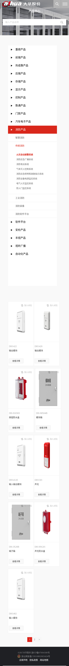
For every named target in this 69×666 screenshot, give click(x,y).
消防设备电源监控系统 (26, 178)
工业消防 (19, 198)
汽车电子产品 (23, 121)
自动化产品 (21, 254)
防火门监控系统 (23, 188)
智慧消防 (19, 138)
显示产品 (20, 89)
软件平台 (20, 222)
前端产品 (20, 57)
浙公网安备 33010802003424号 (35, 656)
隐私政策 (34, 660)
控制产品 (20, 97)
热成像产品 (21, 65)
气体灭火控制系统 (24, 169)
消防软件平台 (22, 214)
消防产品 (20, 129)
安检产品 (20, 230)
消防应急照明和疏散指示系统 (29, 174)
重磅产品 (20, 49)
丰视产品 (20, 238)
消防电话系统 (22, 164)
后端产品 (20, 73)
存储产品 (20, 81)
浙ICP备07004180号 (40, 652)
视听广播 (20, 246)
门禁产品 (20, 113)
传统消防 (19, 146)
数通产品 (20, 105)
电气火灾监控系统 (24, 183)
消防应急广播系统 (24, 159)
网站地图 (44, 660)
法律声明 (23, 660)
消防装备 (19, 206)
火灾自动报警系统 (24, 154)
